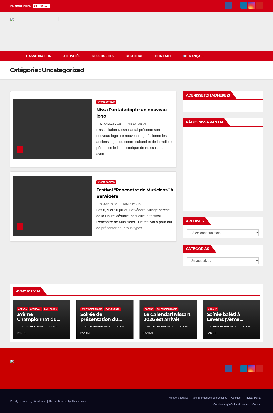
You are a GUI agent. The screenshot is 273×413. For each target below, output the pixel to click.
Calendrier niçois (92, 309)
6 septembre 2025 (223, 326)
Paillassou (50, 309)
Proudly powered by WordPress (28, 401)
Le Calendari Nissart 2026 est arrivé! (166, 316)
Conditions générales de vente (230, 404)
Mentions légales (178, 397)
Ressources (103, 56)
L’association (39, 56)
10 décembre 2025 (160, 326)
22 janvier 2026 (32, 326)
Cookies (236, 397)
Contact (163, 56)
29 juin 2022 (109, 204)
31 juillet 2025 (111, 123)
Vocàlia (212, 309)
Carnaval (35, 309)
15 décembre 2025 (97, 326)
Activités (72, 56)
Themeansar (79, 401)
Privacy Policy (253, 397)
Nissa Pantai (137, 123)
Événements (113, 309)
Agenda (22, 309)
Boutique (135, 56)
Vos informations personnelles (209, 397)
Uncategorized (106, 102)
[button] (252, 56)
